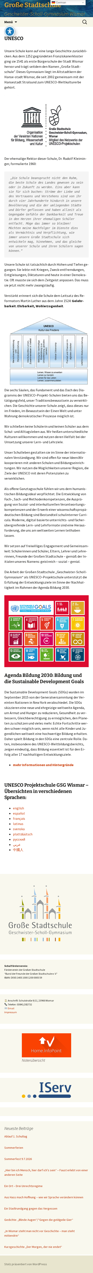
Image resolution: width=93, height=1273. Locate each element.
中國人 (18, 850)
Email (10, 1008)
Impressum (10, 1012)
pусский (19, 839)
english (18, 808)
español (19, 813)
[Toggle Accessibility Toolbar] (10, 31)
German (60, 2)
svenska (19, 829)
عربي (17, 844)
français (19, 818)
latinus (18, 824)
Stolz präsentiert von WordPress (25, 1264)
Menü (8, 22)
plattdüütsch (22, 834)
